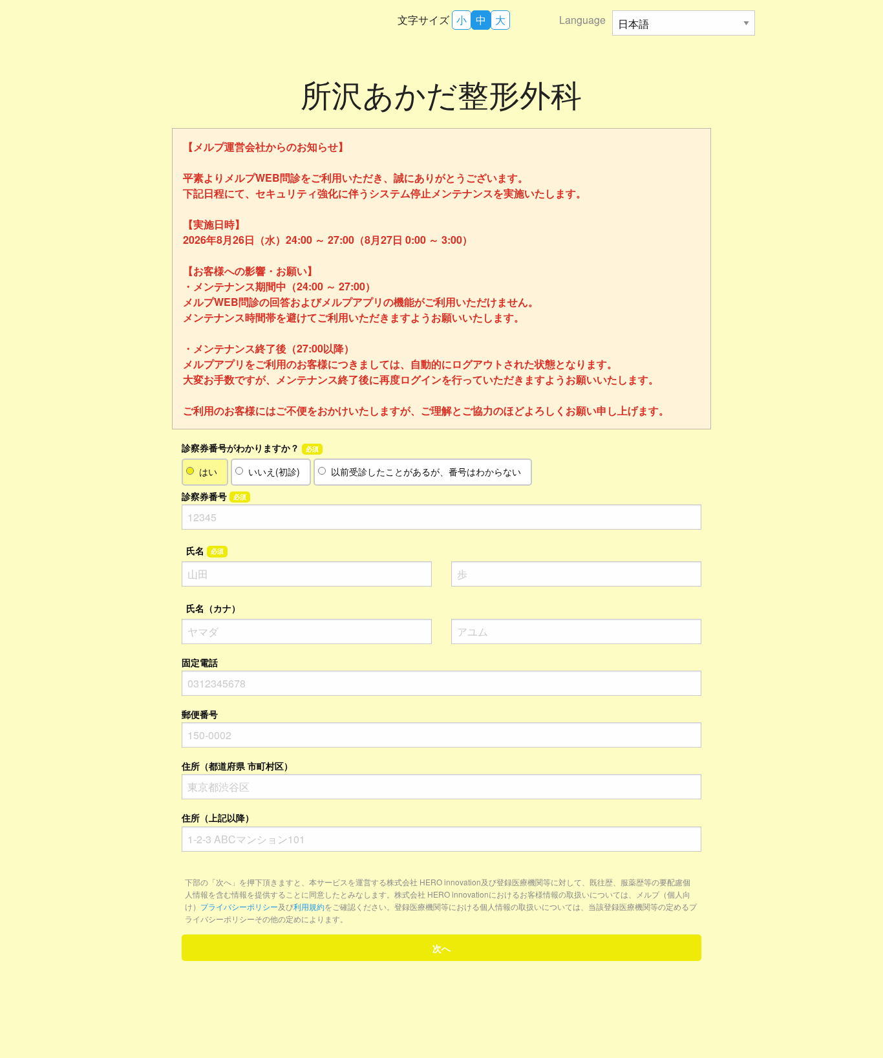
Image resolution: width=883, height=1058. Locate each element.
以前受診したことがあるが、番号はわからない (426, 471)
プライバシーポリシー (239, 906)
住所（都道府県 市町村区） (237, 765)
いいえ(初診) (274, 471)
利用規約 (308, 906)
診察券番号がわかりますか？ (250, 447)
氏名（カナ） (213, 607)
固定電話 (200, 662)
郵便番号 (200, 713)
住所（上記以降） (218, 817)
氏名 (205, 550)
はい (208, 471)
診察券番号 (214, 496)
